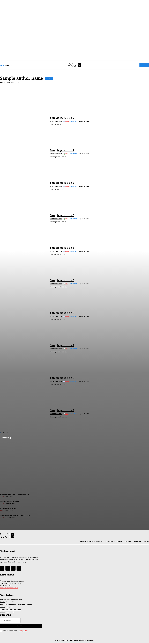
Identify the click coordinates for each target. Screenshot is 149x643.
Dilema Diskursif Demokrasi (10, 610)
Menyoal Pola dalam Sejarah (11, 600)
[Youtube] (19, 568)
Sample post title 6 (62, 312)
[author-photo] (66, 121)
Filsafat (2, 602)
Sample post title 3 (62, 215)
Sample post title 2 (62, 182)
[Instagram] (7, 568)
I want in (20, 626)
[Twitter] (13, 568)
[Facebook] (2, 568)
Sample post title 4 (62, 247)
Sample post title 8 (62, 377)
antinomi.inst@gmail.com (9, 588)
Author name (74, 121)
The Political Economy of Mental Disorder (16, 605)
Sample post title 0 (62, 117)
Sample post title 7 (62, 345)
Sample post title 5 (62, 280)
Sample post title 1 (62, 150)
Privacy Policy (23, 630)
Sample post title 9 (62, 410)
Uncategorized (56, 121)
